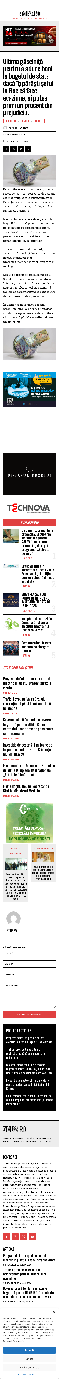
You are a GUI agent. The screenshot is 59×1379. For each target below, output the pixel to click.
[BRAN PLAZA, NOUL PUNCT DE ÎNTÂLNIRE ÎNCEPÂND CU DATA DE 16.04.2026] (11, 600)
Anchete (11, 121)
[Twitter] (13, 149)
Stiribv (24, 127)
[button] (54, 1312)
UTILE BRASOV (11, 739)
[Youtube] (32, 1236)
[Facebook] (6, 149)
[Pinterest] (21, 149)
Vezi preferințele (29, 1367)
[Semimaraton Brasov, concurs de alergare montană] (11, 648)
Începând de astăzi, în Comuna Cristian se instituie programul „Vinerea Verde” (37, 624)
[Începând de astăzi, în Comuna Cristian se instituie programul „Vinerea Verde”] (11, 624)
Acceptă (29, 1350)
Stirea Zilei (10, 693)
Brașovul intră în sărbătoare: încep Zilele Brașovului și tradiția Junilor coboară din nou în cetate (38, 574)
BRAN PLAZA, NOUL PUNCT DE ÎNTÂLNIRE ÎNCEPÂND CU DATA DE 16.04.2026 (36, 600)
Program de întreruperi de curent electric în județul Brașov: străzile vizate (27, 683)
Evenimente (29, 558)
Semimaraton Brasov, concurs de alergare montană (37, 647)
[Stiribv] (6, 128)
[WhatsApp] (28, 149)
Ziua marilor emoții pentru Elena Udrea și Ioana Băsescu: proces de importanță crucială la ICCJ (43, 872)
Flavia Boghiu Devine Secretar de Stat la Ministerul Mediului (26, 788)
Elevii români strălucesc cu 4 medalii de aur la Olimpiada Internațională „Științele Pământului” (29, 770)
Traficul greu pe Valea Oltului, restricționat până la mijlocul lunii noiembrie (27, 704)
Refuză (29, 1358)
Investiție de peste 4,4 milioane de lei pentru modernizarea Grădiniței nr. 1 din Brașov (27, 750)
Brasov (26, 586)
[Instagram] (15, 1236)
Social (38, 121)
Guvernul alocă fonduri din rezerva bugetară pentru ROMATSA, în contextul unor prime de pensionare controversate (28, 727)
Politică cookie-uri (26, 1374)
